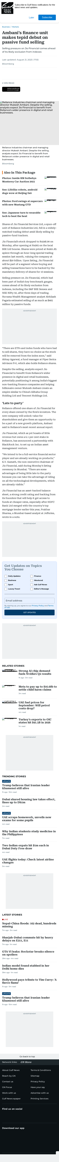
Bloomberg (8, 64)
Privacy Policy (38, 606)
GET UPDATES (29, 612)
